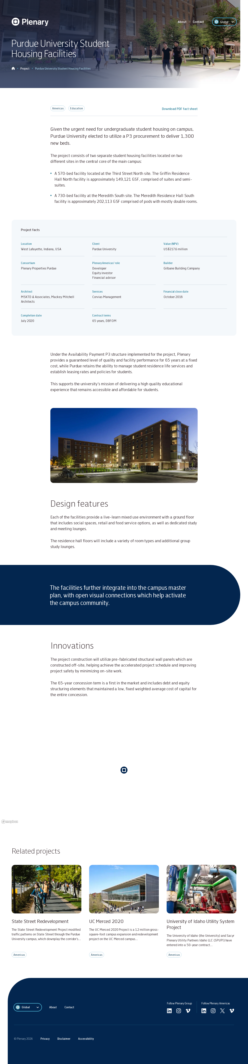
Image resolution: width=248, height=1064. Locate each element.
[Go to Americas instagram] (213, 1010)
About (182, 22)
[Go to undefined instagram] (178, 1010)
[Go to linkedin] (169, 1010)
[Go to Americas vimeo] (231, 1010)
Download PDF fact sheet (180, 109)
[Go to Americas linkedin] (204, 1010)
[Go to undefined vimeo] (188, 1010)
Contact (198, 22)
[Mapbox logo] (9, 821)
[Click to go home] (13, 68)
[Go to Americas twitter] (222, 1010)
